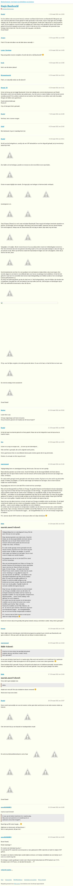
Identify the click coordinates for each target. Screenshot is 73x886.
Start (2, 880)
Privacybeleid (42, 880)
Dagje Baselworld (9, 6)
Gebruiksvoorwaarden (30, 880)
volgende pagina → (7, 870)
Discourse (17, 883)
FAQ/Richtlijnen (17, 880)
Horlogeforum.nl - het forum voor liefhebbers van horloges (17, 1)
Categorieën (8, 880)
